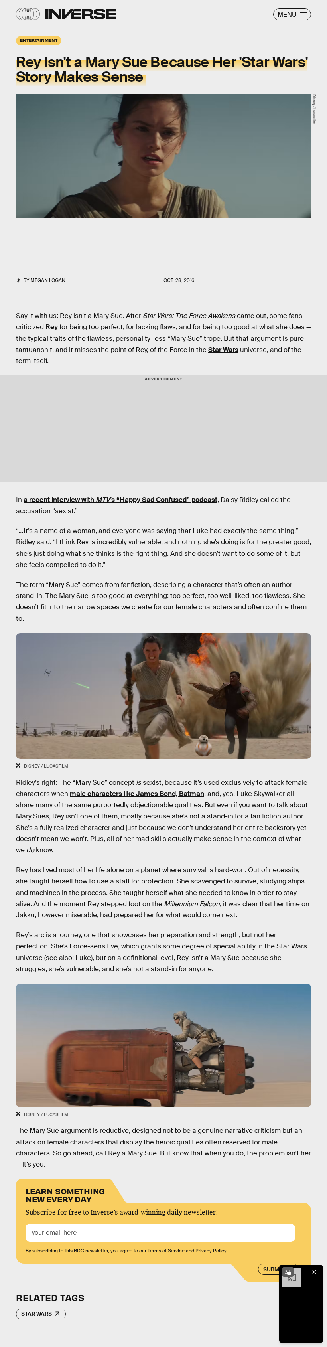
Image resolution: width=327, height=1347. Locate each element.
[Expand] (288, 1272)
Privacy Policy (211, 1251)
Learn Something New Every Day (65, 1194)
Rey (51, 327)
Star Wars (223, 350)
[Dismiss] (314, 1272)
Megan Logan (47, 280)
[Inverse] (81, 14)
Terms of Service (166, 1251)
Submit (273, 1269)
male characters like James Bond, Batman (137, 794)
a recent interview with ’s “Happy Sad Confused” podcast (120, 500)
